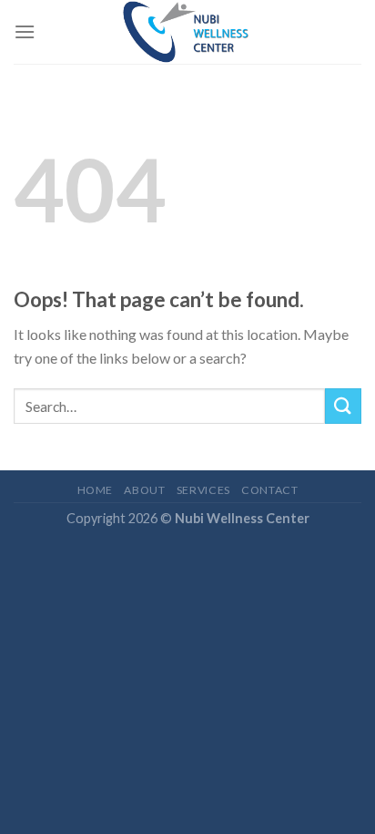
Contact (269, 490)
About (144, 490)
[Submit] (343, 406)
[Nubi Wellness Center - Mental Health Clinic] (187, 32)
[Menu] (24, 31)
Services (203, 490)
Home (95, 490)
